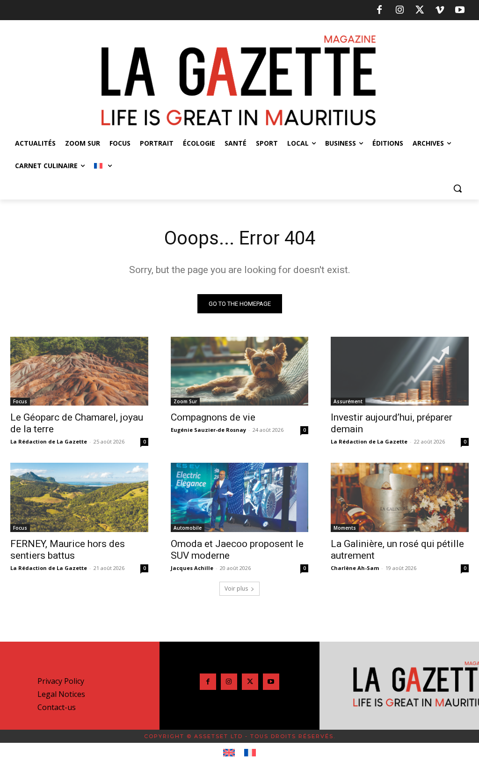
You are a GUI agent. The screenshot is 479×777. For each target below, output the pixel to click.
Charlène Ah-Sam (355, 567)
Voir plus (236, 588)
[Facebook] (379, 10)
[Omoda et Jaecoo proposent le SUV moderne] (240, 497)
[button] (457, 188)
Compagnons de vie (213, 417)
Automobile (188, 528)
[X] (419, 10)
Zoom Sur (185, 401)
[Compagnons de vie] (240, 371)
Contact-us (56, 707)
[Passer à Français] (250, 753)
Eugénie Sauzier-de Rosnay (208, 429)
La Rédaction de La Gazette (48, 441)
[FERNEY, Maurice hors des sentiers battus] (79, 497)
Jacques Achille (192, 567)
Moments (345, 528)
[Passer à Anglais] (229, 753)
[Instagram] (399, 10)
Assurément (348, 401)
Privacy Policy (60, 681)
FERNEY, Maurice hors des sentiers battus (67, 549)
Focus (20, 401)
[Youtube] (460, 10)
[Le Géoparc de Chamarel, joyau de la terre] (79, 371)
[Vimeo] (440, 10)
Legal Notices (61, 694)
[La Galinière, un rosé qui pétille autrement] (400, 497)
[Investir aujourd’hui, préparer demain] (400, 371)
